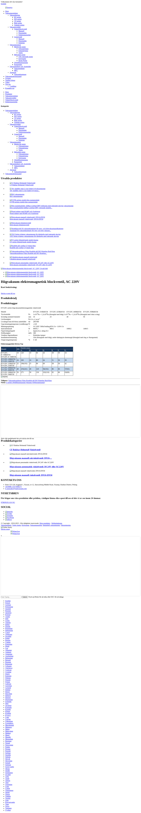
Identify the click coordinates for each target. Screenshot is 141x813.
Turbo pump (16, 525)
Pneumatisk (23, 33)
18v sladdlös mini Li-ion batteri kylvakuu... (25, 191)
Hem (7, 11)
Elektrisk (22, 43)
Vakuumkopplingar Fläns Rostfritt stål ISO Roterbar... (28, 253)
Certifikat (13, 86)
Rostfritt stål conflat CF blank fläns (22, 248)
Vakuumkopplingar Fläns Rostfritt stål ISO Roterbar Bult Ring (30, 380)
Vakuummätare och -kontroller (20, 66)
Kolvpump (22, 59)
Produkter (8, 94)
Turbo (21, 53)
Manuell (21, 31)
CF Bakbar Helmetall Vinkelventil (21, 185)
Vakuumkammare (20, 74)
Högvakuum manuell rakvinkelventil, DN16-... (31, 458)
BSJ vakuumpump (16, 196)
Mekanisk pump (19, 55)
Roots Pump (23, 61)
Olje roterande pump (26, 57)
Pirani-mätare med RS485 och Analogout (24, 213)
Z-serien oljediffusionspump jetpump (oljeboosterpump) (25, 382)
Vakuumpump (65, 525)
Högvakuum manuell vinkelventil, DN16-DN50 (26, 219)
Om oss (8, 84)
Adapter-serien (19, 25)
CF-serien (17, 21)
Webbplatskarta (56, 523)
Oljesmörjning (23, 49)
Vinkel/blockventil (20, 29)
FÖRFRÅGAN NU (8, 502)
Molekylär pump (20, 47)
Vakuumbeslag (15, 15)
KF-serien (17, 17)
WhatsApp (16, 531)
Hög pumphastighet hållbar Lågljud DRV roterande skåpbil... (31, 208)
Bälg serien (18, 23)
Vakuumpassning (36, 525)
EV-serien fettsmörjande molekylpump (23, 242)
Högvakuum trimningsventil (19, 225)
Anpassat (13, 72)
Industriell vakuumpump (51, 525)
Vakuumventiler (15, 27)
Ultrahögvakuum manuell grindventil (22, 259)
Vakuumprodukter (11, 13)
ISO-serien (18, 19)
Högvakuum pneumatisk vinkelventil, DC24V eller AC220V (31, 265)
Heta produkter (45, 523)
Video (7, 82)
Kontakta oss (9, 88)
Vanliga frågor (10, 80)
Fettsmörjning (23, 51)
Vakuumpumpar (15, 45)
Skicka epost (5, 529)
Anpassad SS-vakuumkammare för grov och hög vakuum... (30, 231)
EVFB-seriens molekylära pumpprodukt (24, 202)
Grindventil (18, 37)
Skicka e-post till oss (8, 293)
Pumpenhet (18, 65)
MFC (16, 70)
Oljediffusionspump (21, 63)
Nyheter (8, 78)
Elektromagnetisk (25, 35)
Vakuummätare (19, 68)
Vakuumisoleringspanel (13, 76)
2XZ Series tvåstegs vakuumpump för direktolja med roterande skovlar (34, 236)
